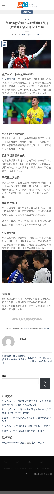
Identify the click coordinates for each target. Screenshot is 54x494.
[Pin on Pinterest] (34, 319)
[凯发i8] (27, 5)
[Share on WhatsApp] (14, 319)
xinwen (39, 35)
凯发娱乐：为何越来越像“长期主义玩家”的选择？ (26, 426)
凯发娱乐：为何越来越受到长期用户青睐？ (23, 431)
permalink (45, 328)
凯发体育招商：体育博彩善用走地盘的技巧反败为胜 (14, 359)
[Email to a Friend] (29, 319)
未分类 (27, 19)
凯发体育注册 (8, 79)
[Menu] (3, 4)
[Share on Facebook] (19, 319)
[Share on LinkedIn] (39, 319)
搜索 (4, 376)
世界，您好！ (38, 442)
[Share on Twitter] (24, 319)
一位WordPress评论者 (13, 442)
